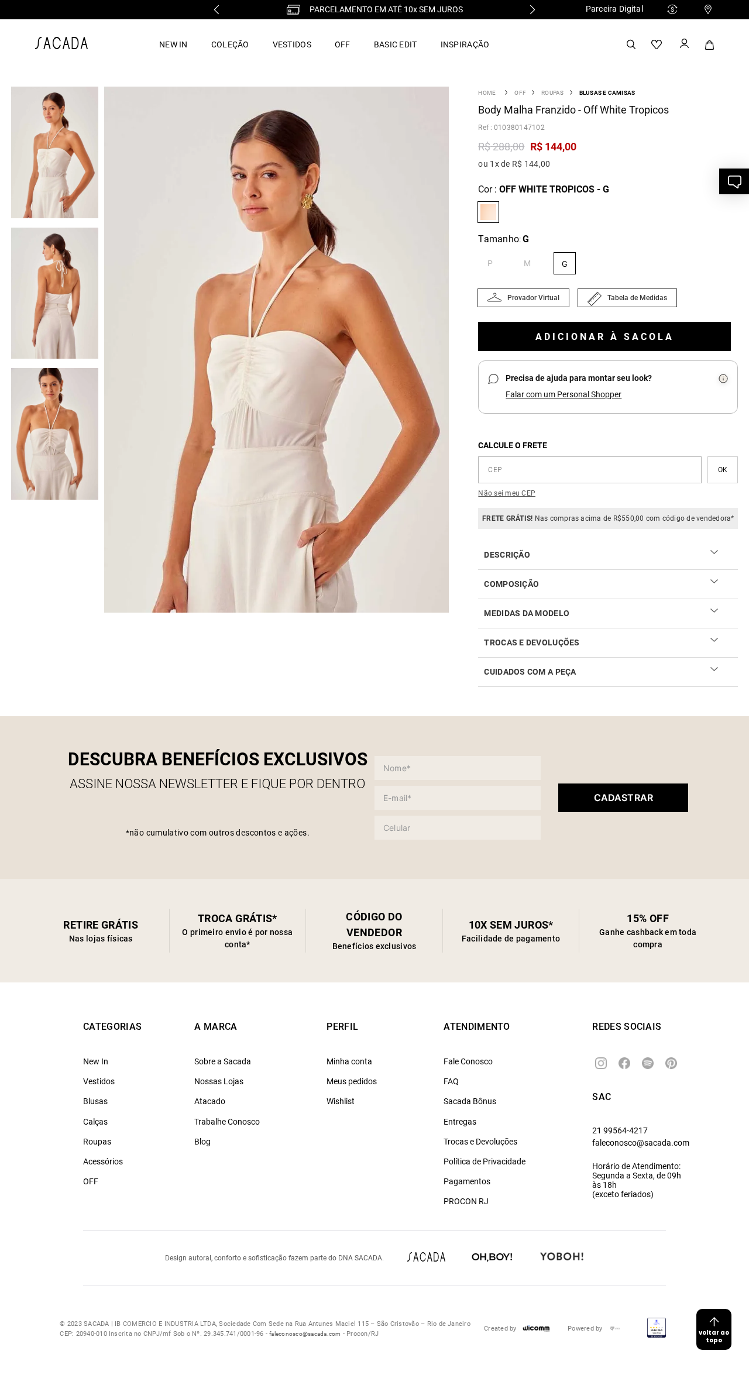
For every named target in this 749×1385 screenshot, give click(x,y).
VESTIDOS (292, 44)
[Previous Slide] (216, 10)
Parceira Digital (614, 8)
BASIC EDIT (395, 44)
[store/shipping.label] (722, 469)
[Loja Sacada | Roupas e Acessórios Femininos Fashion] (61, 45)
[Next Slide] (532, 10)
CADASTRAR (623, 797)
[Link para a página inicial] (487, 92)
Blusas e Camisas (607, 93)
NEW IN (173, 44)
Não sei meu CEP (506, 493)
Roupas (552, 93)
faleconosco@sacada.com (640, 1142)
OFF (343, 44)
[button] (279, 351)
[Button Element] (683, 44)
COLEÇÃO (230, 44)
